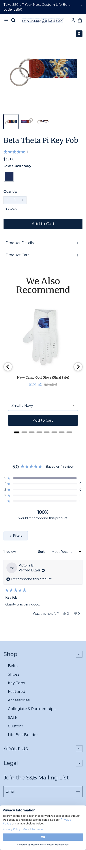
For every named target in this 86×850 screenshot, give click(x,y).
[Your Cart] (79, 20)
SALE (12, 717)
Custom (15, 726)
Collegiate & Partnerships (32, 708)
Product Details (20, 243)
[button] (16, 152)
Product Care (18, 255)
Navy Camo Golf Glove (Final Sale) (43, 377)
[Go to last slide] (8, 366)
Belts (13, 665)
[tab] (16, 432)
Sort (41, 552)
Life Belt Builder (23, 734)
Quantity (10, 192)
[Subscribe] (78, 791)
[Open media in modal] (79, 33)
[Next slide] (78, 366)
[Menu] (6, 20)
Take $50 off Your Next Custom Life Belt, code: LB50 (37, 7)
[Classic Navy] (9, 176)
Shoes (13, 674)
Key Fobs (16, 683)
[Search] (13, 20)
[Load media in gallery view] (11, 121)
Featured (16, 691)
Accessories (19, 700)
